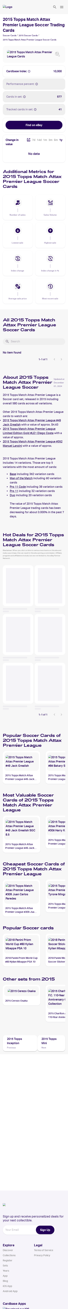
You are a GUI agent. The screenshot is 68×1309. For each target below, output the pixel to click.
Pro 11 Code (18, 486)
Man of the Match (21, 478)
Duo (12, 495)
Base (13, 474)
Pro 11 (14, 491)
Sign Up (45, 1230)
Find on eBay (34, 125)
